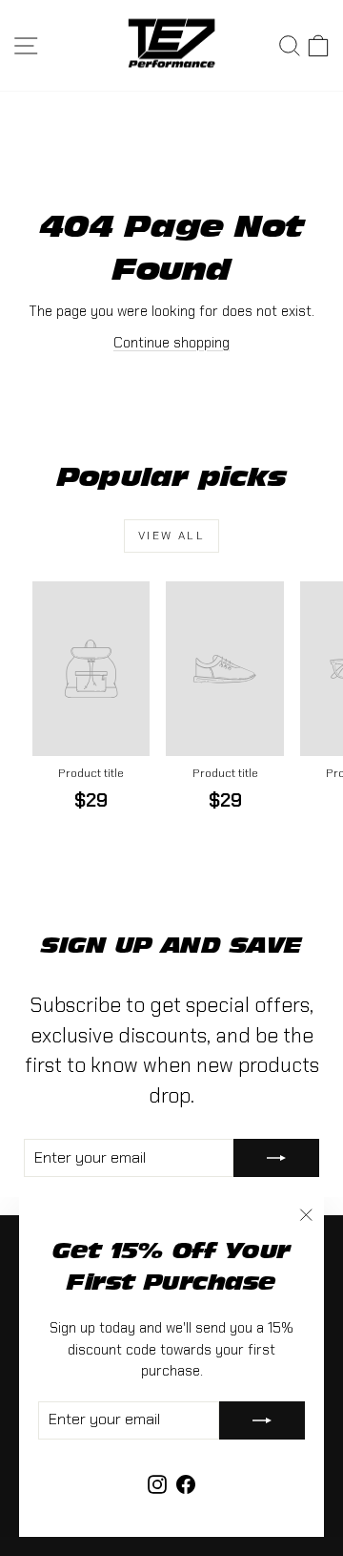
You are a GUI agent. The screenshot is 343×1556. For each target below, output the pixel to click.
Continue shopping (171, 342)
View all (171, 535)
